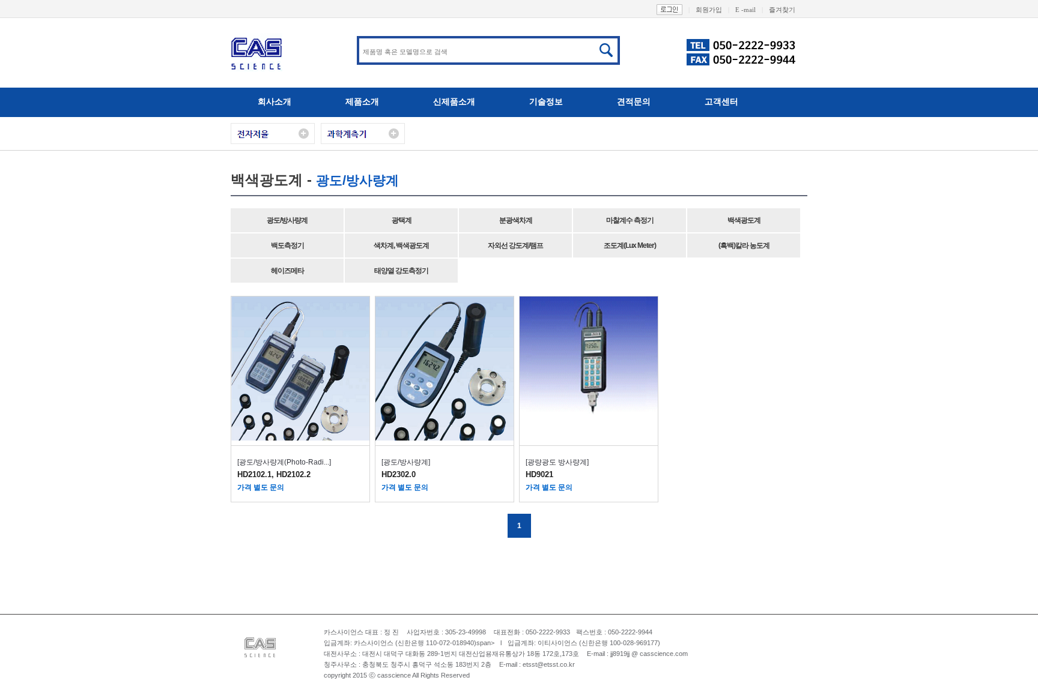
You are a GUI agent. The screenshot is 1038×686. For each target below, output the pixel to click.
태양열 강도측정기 (401, 270)
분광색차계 (515, 220)
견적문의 (634, 101)
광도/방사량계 (287, 220)
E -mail (749, 9)
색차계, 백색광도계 (401, 245)
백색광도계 (743, 220)
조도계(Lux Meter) (630, 245)
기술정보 (546, 101)
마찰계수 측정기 (630, 220)
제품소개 (362, 101)
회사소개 (274, 101)
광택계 (401, 220)
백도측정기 (287, 245)
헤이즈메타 (287, 270)
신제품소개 (454, 101)
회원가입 (712, 9)
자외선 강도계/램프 (515, 245)
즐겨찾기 (782, 9)
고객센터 (721, 101)
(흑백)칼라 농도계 (743, 245)
